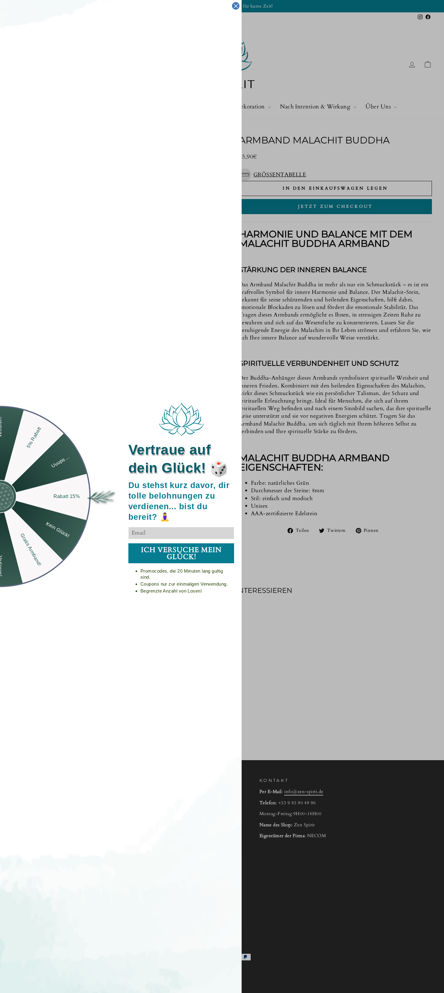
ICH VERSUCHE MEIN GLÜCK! (181, 553)
